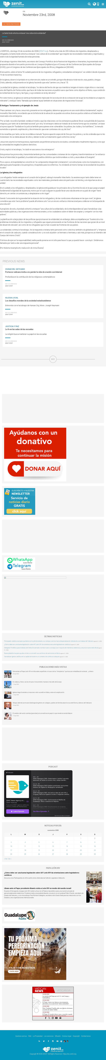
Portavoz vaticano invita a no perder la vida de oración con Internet (33, 272)
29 (81, 854)
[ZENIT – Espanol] (29, 4)
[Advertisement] (53, 380)
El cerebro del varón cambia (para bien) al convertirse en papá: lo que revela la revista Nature (42, 713)
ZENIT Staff (6, 42)
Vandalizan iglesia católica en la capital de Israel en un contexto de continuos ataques (32, 656)
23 (95, 850)
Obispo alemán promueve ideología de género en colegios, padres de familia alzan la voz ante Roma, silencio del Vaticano (52, 703)
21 (67, 850)
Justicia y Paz (12, 326)
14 (67, 846)
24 (11, 854)
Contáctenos (86, 1036)
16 (95, 846)
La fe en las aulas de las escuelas (19, 329)
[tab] (43, 990)
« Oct (5, 859)
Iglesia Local (11, 298)
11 (25, 846)
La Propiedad (37, 1036)
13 (53, 846)
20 (53, 850)
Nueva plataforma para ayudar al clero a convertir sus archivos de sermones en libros (32, 653)
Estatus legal (66, 1036)
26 (39, 854)
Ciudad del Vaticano (15, 269)
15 (81, 846)
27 (53, 854)
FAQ (29, 1036)
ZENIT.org (43, 51)
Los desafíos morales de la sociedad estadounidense (28, 300)
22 (81, 850)
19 (39, 850)
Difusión (58, 1036)
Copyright (76, 1036)
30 (95, 854)
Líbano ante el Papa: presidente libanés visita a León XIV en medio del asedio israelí (37, 888)
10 (11, 846)
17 (11, 850)
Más (53, 359)
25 (25, 854)
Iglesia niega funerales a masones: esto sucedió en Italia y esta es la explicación (38, 692)
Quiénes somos (21, 1036)
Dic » (9, 859)
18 (25, 850)
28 (67, 854)
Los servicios (49, 1036)
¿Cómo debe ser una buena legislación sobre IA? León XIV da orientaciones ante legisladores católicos (37, 644)
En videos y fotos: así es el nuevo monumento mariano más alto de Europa (37, 682)
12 (39, 846)
